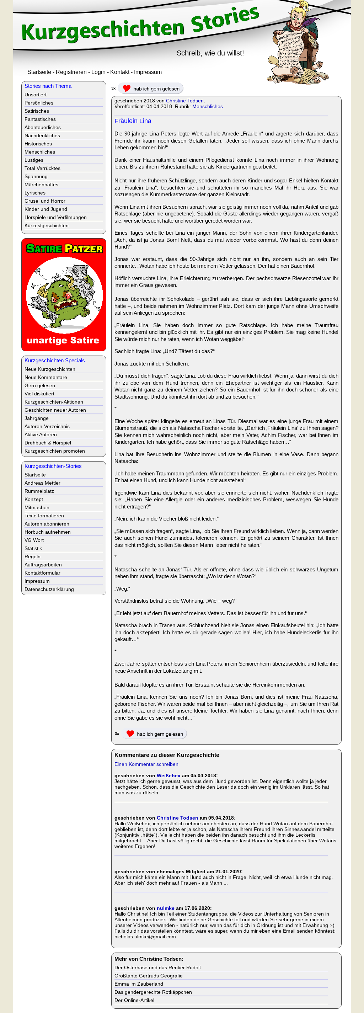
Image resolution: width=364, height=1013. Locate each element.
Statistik (33, 548)
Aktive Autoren (41, 434)
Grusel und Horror (45, 201)
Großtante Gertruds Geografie (148, 976)
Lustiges (34, 160)
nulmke (166, 908)
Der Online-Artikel (134, 1000)
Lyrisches (35, 193)
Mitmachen (37, 507)
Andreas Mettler (42, 483)
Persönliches (39, 103)
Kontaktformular (42, 573)
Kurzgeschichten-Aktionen (54, 402)
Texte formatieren (44, 515)
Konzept (34, 499)
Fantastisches (40, 119)
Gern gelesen (40, 385)
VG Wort (34, 540)
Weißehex (169, 775)
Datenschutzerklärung (49, 589)
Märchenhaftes (41, 184)
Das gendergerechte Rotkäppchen (153, 992)
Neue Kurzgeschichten (50, 369)
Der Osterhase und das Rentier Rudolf (157, 967)
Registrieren (71, 72)
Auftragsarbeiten (43, 564)
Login (98, 72)
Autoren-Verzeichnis (47, 426)
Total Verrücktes (42, 168)
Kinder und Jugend (46, 209)
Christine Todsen (185, 100)
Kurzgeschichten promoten (55, 451)
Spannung (36, 176)
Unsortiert (36, 94)
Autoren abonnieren (47, 524)
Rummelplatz (39, 491)
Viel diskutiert (39, 393)
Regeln (33, 556)
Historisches (38, 143)
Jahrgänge (37, 418)
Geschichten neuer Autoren (55, 410)
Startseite (39, 72)
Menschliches (207, 106)
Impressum (148, 72)
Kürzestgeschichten (47, 225)
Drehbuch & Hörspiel (48, 443)
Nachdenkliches (42, 135)
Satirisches (37, 111)
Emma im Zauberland (138, 984)
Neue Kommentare (46, 377)
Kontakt (119, 72)
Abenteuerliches (43, 127)
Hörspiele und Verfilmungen (56, 217)
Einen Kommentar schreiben (146, 764)
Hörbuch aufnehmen (48, 532)
